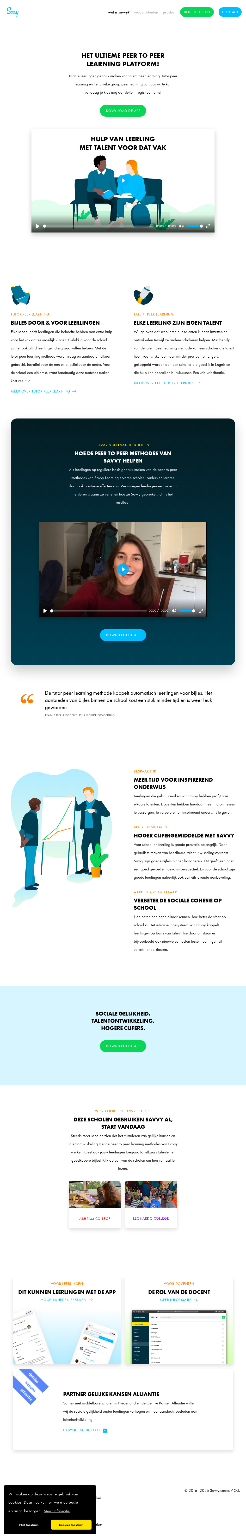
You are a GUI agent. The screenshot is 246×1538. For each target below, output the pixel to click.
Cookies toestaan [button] (71, 1525)
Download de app (123, 110)
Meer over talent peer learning (164, 383)
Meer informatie (175, 1299)
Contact (230, 12)
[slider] (98, 226)
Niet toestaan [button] (28, 1525)
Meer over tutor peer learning (40, 391)
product (169, 12)
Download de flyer (82, 1430)
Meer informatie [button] (57, 1510)
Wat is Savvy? (118, 12)
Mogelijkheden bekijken (63, 1299)
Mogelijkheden (146, 12)
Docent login (197, 12)
